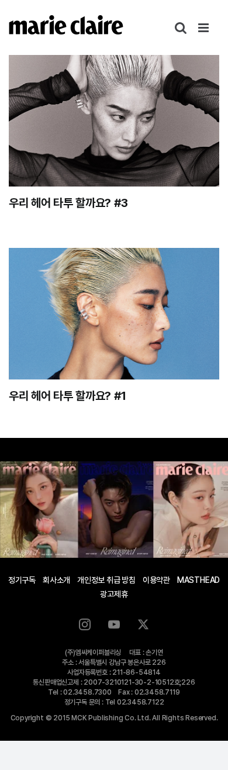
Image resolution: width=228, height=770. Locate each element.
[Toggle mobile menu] (204, 28)
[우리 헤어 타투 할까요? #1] (114, 313)
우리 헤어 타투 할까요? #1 (67, 396)
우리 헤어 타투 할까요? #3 (68, 203)
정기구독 (22, 580)
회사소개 (56, 580)
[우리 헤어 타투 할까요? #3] (114, 121)
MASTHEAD (198, 580)
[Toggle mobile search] (180, 28)
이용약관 (156, 580)
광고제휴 (113, 594)
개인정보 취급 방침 (106, 580)
